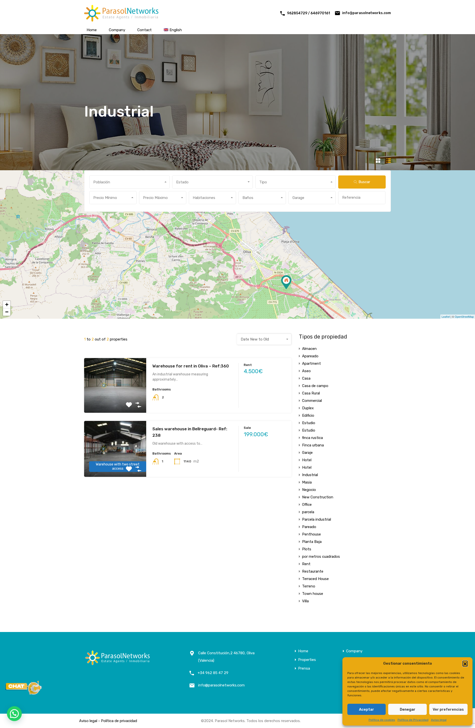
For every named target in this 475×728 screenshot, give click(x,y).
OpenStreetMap (464, 316)
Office (307, 504)
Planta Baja (312, 541)
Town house (312, 593)
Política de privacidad (119, 721)
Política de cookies (382, 720)
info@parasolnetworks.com (366, 13)
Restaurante (312, 571)
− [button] (6, 312)
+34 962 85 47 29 (213, 673)
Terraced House (315, 579)
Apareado (310, 356)
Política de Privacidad (413, 720)
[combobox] (129, 182)
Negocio (309, 489)
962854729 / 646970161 (308, 13)
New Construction (317, 497)
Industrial (310, 475)
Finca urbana (313, 445)
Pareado (309, 527)
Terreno (308, 586)
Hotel (306, 460)
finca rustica (312, 438)
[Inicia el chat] (23, 693)
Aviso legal (439, 720)
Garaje (307, 452)
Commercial (312, 400)
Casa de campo (315, 386)
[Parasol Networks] (121, 19)
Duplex (308, 408)
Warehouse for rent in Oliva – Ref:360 (190, 366)
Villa (305, 601)
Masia (307, 482)
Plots (306, 549)
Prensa (304, 668)
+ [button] (6, 304)
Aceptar (366, 709)
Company (117, 30)
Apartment (311, 363)
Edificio (308, 415)
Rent (306, 564)
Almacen (309, 348)
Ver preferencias (448, 709)
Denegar (407, 709)
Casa (306, 378)
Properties (307, 660)
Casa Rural (311, 393)
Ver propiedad (115, 402)
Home (92, 30)
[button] (465, 663)
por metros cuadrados (321, 556)
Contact (144, 30)
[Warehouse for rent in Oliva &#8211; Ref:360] (286, 282)
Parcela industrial (316, 519)
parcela (308, 512)
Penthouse (311, 534)
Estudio (308, 423)
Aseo (306, 371)
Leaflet (446, 316)
